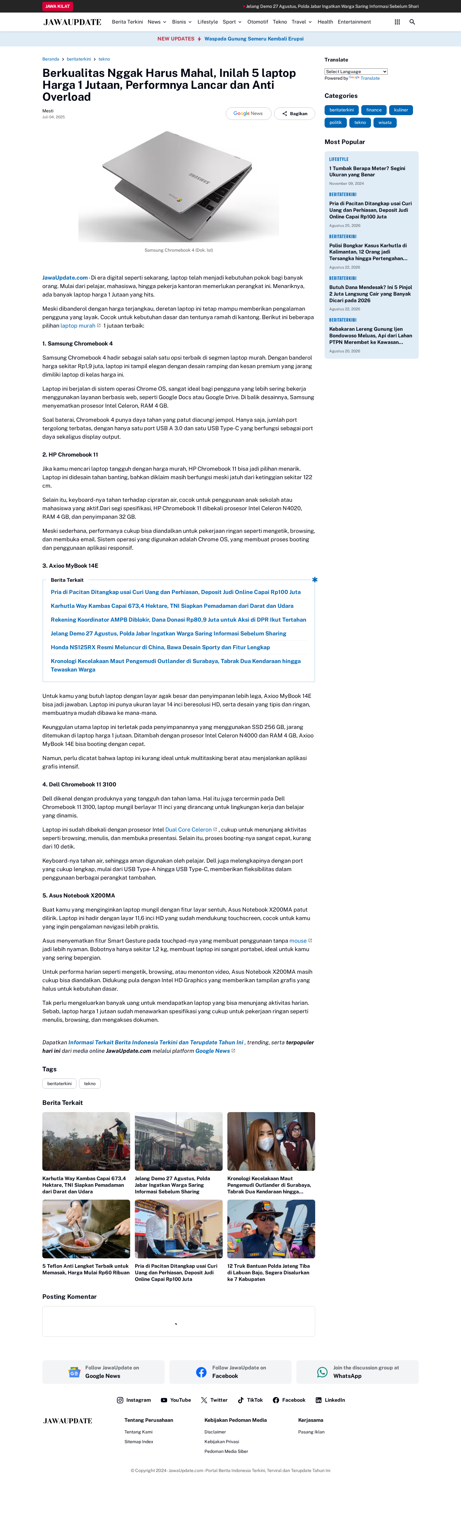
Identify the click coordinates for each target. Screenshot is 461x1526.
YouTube (180, 1400)
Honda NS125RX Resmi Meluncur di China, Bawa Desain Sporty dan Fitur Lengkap (160, 647)
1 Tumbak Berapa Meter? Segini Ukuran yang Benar (367, 171)
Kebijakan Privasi (221, 1441)
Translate (370, 78)
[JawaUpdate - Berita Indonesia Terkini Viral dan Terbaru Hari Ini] (72, 22)
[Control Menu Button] (397, 22)
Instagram (138, 1400)
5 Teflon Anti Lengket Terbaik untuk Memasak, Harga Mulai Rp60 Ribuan (86, 1269)
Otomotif (257, 22)
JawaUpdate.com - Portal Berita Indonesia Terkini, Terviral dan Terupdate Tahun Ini (249, 1470)
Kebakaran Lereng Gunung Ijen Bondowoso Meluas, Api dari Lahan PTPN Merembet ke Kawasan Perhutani (370, 335)
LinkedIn (335, 1400)
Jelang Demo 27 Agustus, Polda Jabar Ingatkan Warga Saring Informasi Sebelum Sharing (291, 6)
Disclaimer (215, 1431)
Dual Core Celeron (188, 829)
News (154, 22)
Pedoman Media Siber (226, 1451)
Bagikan (298, 113)
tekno (90, 1083)
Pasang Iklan (311, 1431)
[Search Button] (412, 22)
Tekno (280, 22)
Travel (299, 22)
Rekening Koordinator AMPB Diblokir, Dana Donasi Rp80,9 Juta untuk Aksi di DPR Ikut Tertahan (178, 619)
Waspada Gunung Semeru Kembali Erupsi (254, 39)
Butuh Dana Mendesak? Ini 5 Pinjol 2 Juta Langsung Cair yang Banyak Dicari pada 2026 (370, 293)
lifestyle (339, 159)
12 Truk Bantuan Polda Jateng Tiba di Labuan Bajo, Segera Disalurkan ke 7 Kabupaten (268, 1272)
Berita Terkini (127, 22)
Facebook (293, 1400)
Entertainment (354, 22)
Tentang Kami (138, 1431)
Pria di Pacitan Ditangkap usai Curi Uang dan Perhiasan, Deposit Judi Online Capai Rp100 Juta (176, 592)
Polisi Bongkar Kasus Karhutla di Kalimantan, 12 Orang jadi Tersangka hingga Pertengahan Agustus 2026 (368, 252)
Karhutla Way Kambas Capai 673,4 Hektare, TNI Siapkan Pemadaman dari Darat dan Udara (172, 605)
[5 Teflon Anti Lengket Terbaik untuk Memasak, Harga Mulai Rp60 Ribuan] (86, 1229)
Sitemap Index (139, 1441)
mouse (298, 940)
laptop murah (78, 325)
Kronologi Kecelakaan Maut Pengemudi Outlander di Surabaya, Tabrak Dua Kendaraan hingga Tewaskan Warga (176, 665)
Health (325, 22)
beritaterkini (59, 1083)
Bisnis (179, 22)
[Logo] (67, 1420)
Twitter (219, 1400)
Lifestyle (208, 22)
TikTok (255, 1400)
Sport (229, 22)
